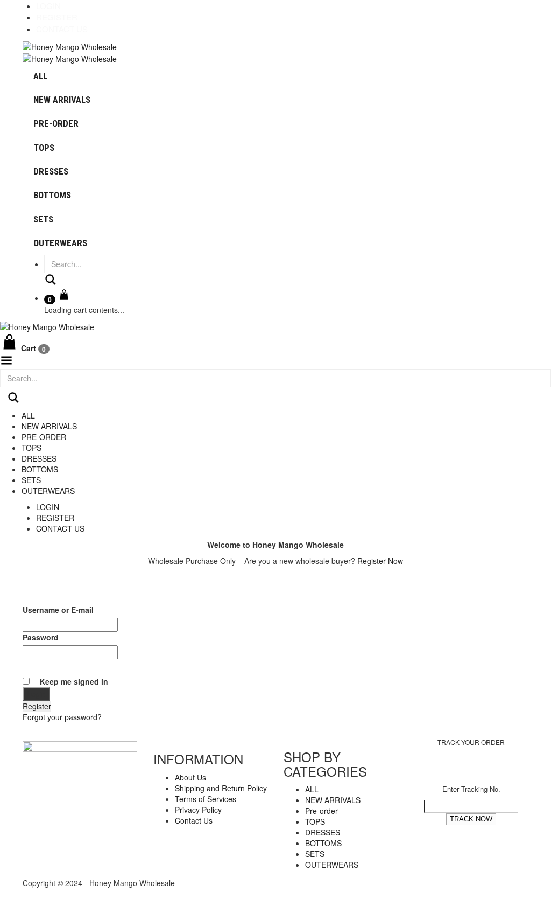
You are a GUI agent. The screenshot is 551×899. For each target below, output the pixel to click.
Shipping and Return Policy (221, 788)
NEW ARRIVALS (61, 99)
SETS (43, 219)
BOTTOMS (52, 195)
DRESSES (50, 171)
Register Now (380, 560)
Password (41, 637)
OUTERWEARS (60, 243)
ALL (40, 76)
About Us (190, 777)
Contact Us (62, 28)
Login (48, 5)
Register (56, 17)
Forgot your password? (62, 717)
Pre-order (56, 123)
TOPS (43, 147)
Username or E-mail (58, 609)
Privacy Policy (198, 809)
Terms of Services (205, 798)
